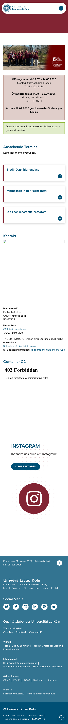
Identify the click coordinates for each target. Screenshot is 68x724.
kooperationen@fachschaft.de (48, 349)
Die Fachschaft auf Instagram (26, 212)
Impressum (42, 588)
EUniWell (21, 632)
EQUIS (16, 680)
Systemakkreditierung (44, 680)
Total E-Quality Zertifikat (16, 645)
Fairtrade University (13, 693)
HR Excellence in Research (47, 666)
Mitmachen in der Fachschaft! (27, 191)
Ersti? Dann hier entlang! (23, 169)
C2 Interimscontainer (15, 329)
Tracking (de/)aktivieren (16, 719)
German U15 (35, 632)
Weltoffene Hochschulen (16, 666)
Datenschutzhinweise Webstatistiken (23, 715)
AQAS (27, 680)
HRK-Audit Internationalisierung (20, 663)
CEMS (6, 680)
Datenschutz (10, 584)
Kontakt (55, 588)
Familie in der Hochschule (41, 693)
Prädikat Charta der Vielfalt (47, 645)
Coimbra (8, 632)
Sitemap (28, 588)
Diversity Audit (11, 649)
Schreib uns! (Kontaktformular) (20, 346)
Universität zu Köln (20, 7)
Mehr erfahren (25, 466)
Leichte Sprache (11, 588)
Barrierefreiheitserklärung (33, 584)
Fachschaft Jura (20, 9)
